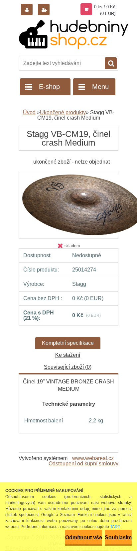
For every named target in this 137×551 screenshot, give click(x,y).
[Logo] (73, 34)
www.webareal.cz (93, 458)
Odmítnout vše (83, 537)
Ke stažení (67, 355)
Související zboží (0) (67, 367)
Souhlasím (118, 537)
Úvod (29, 112)
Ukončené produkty (63, 112)
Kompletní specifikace (68, 343)
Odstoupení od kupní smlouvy (83, 463)
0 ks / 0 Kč (104, 6)
